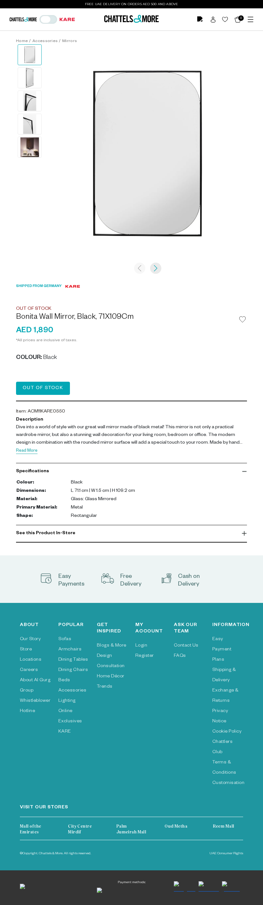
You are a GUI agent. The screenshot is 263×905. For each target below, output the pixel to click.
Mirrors (69, 41)
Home (22, 41)
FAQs (180, 656)
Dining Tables (73, 660)
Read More (27, 451)
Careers (29, 670)
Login (141, 645)
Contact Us (186, 645)
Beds (64, 680)
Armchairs (69, 649)
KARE (64, 732)
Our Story (30, 639)
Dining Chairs (73, 670)
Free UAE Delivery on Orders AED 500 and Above (131, 4)
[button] (131, 471)
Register (144, 656)
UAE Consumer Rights (226, 854)
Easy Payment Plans (221, 650)
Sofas (64, 639)
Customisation (228, 783)
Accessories (45, 41)
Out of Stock (43, 388)
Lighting (67, 701)
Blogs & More (111, 645)
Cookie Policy (227, 732)
